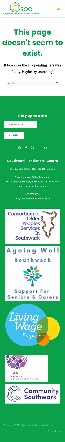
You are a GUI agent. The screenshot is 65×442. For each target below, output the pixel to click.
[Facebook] (26, 147)
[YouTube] (45, 147)
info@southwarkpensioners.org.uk (32, 198)
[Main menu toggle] (58, 8)
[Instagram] (19, 147)
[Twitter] (32, 147)
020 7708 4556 (32, 194)
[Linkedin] (39, 147)
